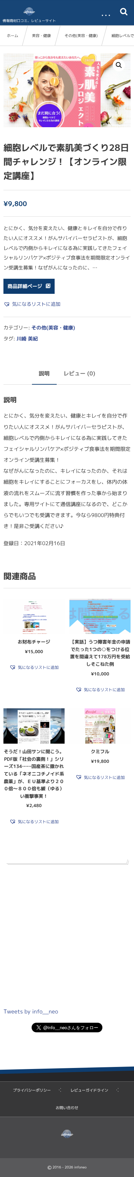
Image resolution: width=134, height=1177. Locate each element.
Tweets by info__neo (30, 1012)
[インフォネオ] (29, 11)
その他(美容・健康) (81, 35)
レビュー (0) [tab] (80, 373)
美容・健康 (41, 35)
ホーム (12, 35)
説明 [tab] (44, 373)
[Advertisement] (67, 934)
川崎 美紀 (27, 338)
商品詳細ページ (25, 286)
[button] (119, 65)
